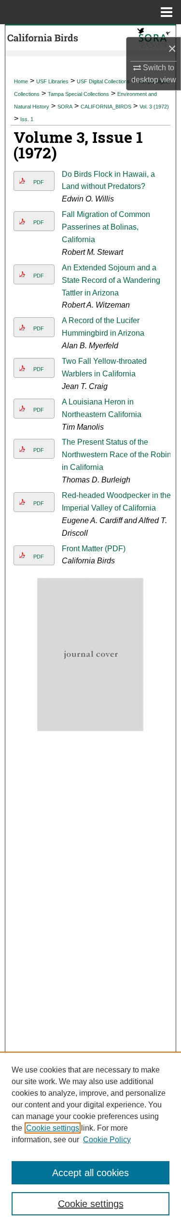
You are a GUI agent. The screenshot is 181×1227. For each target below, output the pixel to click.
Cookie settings (52, 1128)
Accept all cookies (90, 1172)
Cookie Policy (107, 1139)
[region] (90, 1139)
